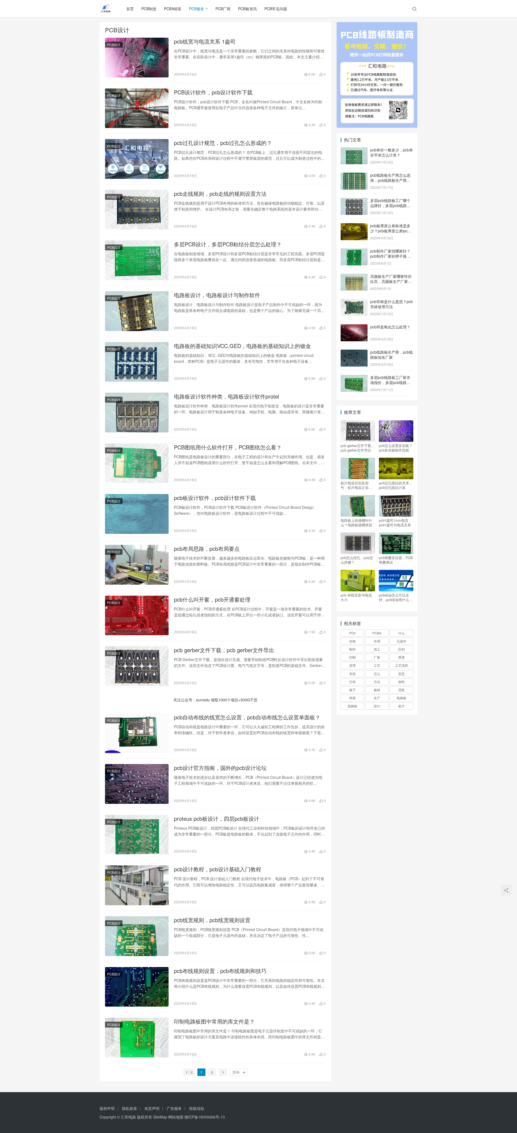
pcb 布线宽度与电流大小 (356, 597)
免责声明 (151, 1108)
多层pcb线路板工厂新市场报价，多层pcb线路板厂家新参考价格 (390, 382)
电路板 (401, 697)
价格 (352, 641)
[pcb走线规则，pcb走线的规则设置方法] (137, 210)
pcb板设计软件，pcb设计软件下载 (215, 498)
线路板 (352, 706)
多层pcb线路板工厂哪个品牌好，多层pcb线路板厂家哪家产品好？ (390, 206)
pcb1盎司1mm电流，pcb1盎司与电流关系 (395, 522)
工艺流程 (401, 665)
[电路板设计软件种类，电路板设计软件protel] (137, 412)
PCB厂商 (222, 8)
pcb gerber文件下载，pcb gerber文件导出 (224, 650)
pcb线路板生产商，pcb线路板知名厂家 (391, 354)
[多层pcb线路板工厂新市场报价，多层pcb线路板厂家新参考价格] (354, 378)
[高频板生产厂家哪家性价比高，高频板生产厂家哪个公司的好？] (354, 276)
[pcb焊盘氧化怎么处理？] (354, 327)
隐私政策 (129, 1108)
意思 (401, 673)
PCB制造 (148, 8)
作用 (377, 641)
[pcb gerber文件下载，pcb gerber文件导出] (137, 666)
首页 (130, 8)
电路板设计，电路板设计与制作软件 (217, 295)
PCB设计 (113, 44)
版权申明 (107, 1108)
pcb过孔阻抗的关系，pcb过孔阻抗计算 (396, 485)
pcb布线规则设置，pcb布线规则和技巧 (220, 971)
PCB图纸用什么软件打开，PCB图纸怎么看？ (228, 447)
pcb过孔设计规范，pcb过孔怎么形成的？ (223, 143)
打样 (352, 681)
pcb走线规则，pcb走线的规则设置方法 (220, 193)
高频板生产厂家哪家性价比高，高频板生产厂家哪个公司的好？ (391, 281)
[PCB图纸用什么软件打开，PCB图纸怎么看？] (137, 463)
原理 (352, 665)
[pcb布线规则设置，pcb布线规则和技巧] (137, 987)
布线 (352, 673)
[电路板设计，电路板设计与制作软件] (137, 311)
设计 (377, 706)
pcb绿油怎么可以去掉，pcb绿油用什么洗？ (394, 597)
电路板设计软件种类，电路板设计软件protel (226, 396)
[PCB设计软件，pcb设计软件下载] (137, 108)
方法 (377, 681)
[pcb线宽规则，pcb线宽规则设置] (137, 936)
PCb (352, 633)
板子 (352, 689)
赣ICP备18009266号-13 (204, 1117)
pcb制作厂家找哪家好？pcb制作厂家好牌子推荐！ (390, 256)
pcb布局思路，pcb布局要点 (207, 548)
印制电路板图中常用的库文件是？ (214, 1021)
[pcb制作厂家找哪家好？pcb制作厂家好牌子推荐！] (354, 251)
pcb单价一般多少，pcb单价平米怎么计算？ (391, 152)
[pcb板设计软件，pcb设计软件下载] (137, 514)
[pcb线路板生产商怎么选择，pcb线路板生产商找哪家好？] (354, 175)
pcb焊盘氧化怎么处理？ (390, 326)
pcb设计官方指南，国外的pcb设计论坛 (220, 768)
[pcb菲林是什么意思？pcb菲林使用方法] (354, 302)
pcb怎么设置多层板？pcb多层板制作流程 (396, 447)
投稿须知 (196, 1108)
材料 (401, 681)
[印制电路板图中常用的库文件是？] (137, 1037)
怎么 (377, 673)
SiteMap (160, 1117)
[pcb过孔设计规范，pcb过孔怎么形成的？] (137, 159)
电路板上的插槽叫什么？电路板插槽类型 (356, 522)
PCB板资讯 (247, 8)
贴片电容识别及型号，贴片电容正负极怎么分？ (356, 485)
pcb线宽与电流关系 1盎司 (205, 41)
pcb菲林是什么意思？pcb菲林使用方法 (391, 304)
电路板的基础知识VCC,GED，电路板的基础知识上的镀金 (242, 346)
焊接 (352, 697)
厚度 (401, 657)
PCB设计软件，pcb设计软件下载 (213, 92)
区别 (401, 649)
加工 (377, 649)
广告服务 (174, 1108)
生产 (377, 697)
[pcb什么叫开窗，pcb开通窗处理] (137, 615)
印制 (352, 657)
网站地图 (175, 1117)
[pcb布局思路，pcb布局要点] (137, 565)
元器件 (401, 641)
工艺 (377, 665)
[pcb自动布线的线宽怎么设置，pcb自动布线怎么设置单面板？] (137, 733)
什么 (401, 633)
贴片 (401, 706)
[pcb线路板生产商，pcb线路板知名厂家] (354, 352)
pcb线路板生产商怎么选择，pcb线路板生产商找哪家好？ (390, 180)
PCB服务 (196, 8)
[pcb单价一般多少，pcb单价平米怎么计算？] (354, 150)
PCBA (376, 633)
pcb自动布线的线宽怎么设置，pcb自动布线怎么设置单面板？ (247, 717)
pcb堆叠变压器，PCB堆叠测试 (396, 559)
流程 (401, 689)
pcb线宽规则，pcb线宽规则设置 (212, 920)
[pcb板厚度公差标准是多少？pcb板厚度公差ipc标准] (354, 226)
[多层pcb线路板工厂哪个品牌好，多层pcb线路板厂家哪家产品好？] (354, 201)
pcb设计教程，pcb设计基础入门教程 (217, 869)
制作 (352, 649)
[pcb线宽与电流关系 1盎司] (137, 57)
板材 (377, 689)
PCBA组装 (172, 8)
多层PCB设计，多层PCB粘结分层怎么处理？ (228, 244)
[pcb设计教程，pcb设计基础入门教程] (137, 885)
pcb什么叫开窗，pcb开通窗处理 (212, 599)
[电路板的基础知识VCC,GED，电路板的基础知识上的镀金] (137, 362)
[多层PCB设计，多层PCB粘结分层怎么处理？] (137, 260)
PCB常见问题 (275, 8)
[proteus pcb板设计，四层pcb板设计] (137, 835)
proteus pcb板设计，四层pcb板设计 (216, 818)
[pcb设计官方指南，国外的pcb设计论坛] (137, 784)
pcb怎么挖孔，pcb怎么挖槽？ (357, 559)
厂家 (377, 657)
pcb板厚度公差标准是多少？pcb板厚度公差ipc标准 (390, 231)
